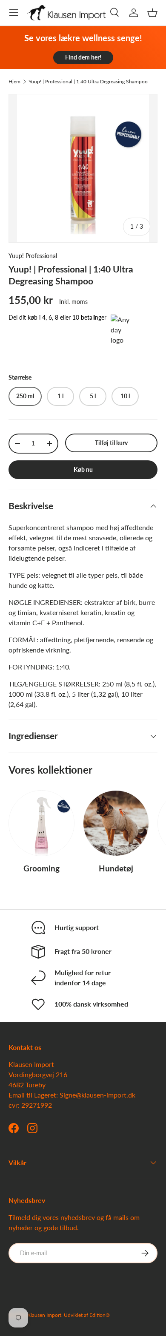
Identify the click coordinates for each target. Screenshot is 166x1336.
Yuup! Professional (33, 255)
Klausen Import (44, 1315)
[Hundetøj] (116, 823)
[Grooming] (41, 823)
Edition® (99, 1315)
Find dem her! (83, 57)
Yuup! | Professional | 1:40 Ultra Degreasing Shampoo (88, 81)
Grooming (41, 868)
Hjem (14, 81)
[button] (152, 12)
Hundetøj (116, 868)
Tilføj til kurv (111, 442)
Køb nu (83, 469)
